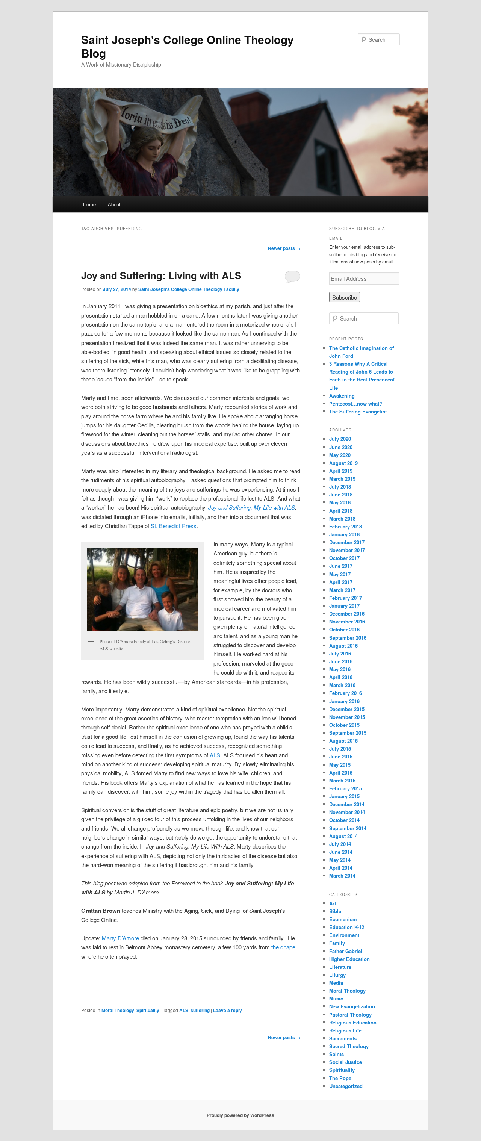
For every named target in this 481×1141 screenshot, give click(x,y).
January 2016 (344, 701)
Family (337, 942)
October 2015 (344, 724)
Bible (335, 911)
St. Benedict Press (174, 526)
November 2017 (347, 550)
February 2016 (345, 692)
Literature (340, 966)
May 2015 (340, 764)
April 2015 (340, 772)
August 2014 (343, 836)
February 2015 (345, 788)
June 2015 (340, 756)
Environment (344, 934)
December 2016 (347, 613)
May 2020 (340, 455)
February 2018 (345, 526)
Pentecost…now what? (355, 403)
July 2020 (340, 438)
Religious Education (353, 1022)
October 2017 (344, 557)
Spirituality (147, 1010)
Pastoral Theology (350, 1014)
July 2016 (340, 653)
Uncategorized (346, 1086)
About (114, 204)
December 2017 (347, 542)
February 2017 (345, 597)
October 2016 (344, 629)
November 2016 (347, 621)
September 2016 (347, 637)
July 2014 (340, 843)
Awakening (342, 395)
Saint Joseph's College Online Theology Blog (187, 46)
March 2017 (342, 589)
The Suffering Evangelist (358, 411)
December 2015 (347, 709)
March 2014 (342, 875)
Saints (336, 1054)
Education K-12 (346, 927)
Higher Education (349, 958)
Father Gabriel (345, 951)
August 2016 (343, 645)
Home (89, 204)
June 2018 (340, 494)
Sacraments (343, 1038)
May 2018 (340, 502)
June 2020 (340, 447)
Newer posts (284, 248)
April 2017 (340, 582)
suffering (200, 1010)
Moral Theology (117, 1010)
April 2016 (340, 677)
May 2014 (340, 859)
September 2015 (347, 732)
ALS (215, 755)
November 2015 (347, 716)
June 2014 (340, 851)
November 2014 (347, 812)
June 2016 (340, 661)
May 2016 (340, 669)
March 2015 (342, 780)
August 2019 (343, 462)
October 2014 (344, 819)
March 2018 (342, 518)
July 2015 (340, 748)
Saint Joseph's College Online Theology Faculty (188, 289)
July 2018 (340, 486)
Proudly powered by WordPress (240, 1115)
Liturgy (337, 974)
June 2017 (340, 565)
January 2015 (344, 796)
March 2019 (342, 478)
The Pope (340, 1078)
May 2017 (340, 574)
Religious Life (345, 1030)
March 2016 (342, 685)
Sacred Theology (349, 1046)
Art (332, 903)
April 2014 (340, 867)
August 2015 (343, 740)
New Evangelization (352, 1006)
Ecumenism (343, 919)
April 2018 (340, 510)
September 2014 (347, 828)
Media (336, 982)
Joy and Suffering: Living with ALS (161, 275)
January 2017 (344, 605)
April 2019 (340, 470)
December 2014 (347, 804)
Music (336, 998)
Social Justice (345, 1061)
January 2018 (344, 534)
